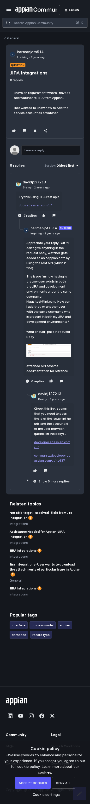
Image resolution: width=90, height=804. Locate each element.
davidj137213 (34, 182)
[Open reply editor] (45, 150)
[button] (9, 10)
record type (41, 635)
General (13, 38)
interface (18, 625)
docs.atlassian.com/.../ (35, 205)
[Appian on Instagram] (31, 716)
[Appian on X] (52, 716)
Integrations (19, 523)
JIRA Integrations (23, 550)
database (19, 635)
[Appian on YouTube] (20, 716)
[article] (45, 199)
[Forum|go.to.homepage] (29, 10)
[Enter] (8, 23)
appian (65, 625)
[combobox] (45, 23)
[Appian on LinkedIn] (10, 716)
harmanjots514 (30, 51)
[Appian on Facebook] (41, 716)
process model (43, 625)
